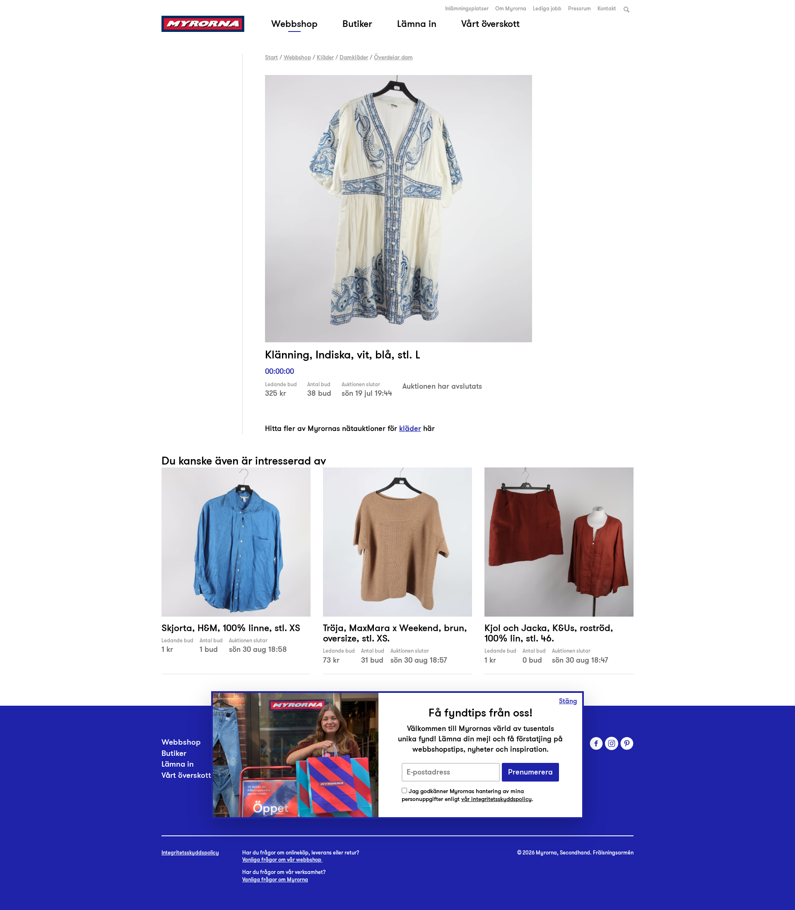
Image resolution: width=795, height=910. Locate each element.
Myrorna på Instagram (611, 743)
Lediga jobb (547, 8)
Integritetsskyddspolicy (190, 853)
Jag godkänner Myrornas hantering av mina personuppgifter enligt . (467, 795)
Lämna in (416, 23)
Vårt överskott (490, 23)
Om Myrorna (510, 8)
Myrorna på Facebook (596, 743)
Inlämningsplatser (467, 8)
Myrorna (202, 24)
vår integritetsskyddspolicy (496, 799)
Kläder (325, 57)
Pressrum (579, 8)
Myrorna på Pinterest (627, 743)
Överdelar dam (393, 57)
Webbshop (294, 23)
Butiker (357, 23)
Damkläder (354, 57)
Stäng (568, 701)
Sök (626, 9)
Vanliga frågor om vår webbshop (282, 860)
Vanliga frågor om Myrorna (275, 879)
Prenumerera (530, 772)
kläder (410, 428)
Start (271, 57)
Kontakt (606, 8)
